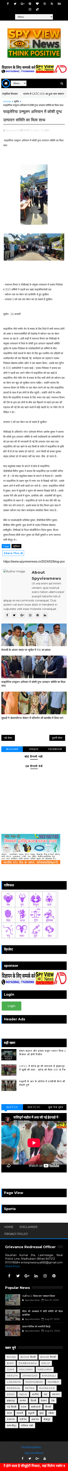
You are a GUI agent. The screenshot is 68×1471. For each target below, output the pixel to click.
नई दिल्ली (11, 1406)
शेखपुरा (47, 1419)
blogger (12, 749)
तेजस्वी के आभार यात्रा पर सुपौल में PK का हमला (25, 650)
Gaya (10, 1369)
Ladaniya (14, 1381)
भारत (9, 1413)
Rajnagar (47, 1388)
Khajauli (49, 1375)
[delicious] (37, 9)
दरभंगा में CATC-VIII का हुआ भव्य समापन (24, 93)
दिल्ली (33, 1400)
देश (53, 1400)
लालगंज (35, 1419)
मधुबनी (31, 1413)
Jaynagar (29, 1375)
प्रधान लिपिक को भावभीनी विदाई (36, 1326)
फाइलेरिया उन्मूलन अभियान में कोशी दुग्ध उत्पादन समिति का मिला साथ (33, 683)
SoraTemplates (31, 1447)
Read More (12, 1266)
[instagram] (30, 9)
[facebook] (8, 4)
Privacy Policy (16, 1234)
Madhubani (34, 1381)
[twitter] (15, 4)
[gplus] (22, 4)
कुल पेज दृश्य (55, 1107)
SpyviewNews (34, 1453)
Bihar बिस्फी (48, 1357)
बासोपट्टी (36, 1406)
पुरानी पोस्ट (57, 738)
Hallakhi (26, 1369)
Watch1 (34, 1107)
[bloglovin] (37, 4)
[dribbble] (44, 4)
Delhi (46, 1363)
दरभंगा (23, 1400)
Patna (30, 1388)
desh (11, 1394)
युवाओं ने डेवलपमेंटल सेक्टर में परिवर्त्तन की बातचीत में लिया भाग (32, 718)
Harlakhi (45, 1369)
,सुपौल (46, 130)
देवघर (44, 1400)
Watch (12, 1107)
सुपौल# (16, 546)
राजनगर (11, 1419)
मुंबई (41, 1413)
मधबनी (20, 1413)
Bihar (11, 1357)
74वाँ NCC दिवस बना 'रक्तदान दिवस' (38, 1295)
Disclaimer (28, 1227)
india (23, 1394)
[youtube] (44, 1458)
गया (45, 1394)
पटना (23, 1406)
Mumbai (53, 1381)
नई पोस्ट (8, 738)
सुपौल (16, 101)
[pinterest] (30, 4)
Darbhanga (28, 1363)
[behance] (59, 4)
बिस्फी (48, 1406)
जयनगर (56, 1394)
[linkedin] (36, 1276)
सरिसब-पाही (27, 1425)
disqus (33, 749)
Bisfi (10, 1363)
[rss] (52, 4)
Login (11, 1006)
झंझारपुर (11, 1400)
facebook (55, 749)
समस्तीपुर (11, 1425)
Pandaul (14, 1388)
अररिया (35, 1394)
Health (12, 1375)
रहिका (51, 1413)
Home (7, 101)
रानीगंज (23, 1419)
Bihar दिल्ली (28, 1357)
